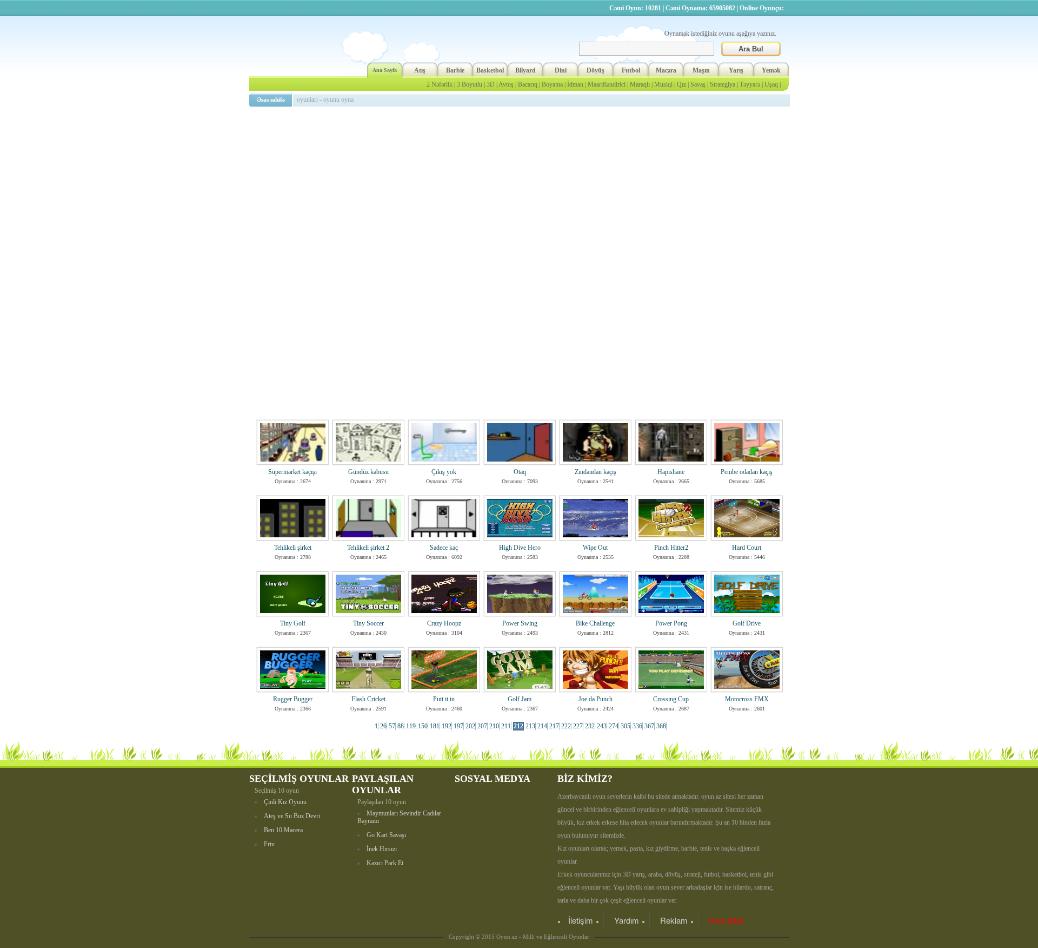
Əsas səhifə (271, 99)
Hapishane (670, 472)
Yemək (771, 70)
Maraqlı (640, 84)
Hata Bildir (727, 920)
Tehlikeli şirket (292, 547)
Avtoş (506, 84)
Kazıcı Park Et (385, 863)
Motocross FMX (747, 699)
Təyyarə (750, 84)
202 (470, 726)
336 (637, 726)
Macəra (666, 70)
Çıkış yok (443, 472)
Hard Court (746, 547)
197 (458, 726)
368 (661, 726)
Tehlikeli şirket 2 (368, 547)
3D (491, 84)
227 (578, 726)
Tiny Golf (292, 623)
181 (435, 726)
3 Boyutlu (469, 84)
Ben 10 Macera (283, 830)
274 (613, 726)
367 (649, 726)
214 (542, 726)
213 (530, 726)
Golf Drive (747, 623)
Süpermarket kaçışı (292, 472)
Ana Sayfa (384, 70)
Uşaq (771, 84)
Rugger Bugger (292, 699)
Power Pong (671, 623)
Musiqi (663, 84)
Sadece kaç (444, 547)
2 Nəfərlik (440, 84)
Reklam (674, 920)
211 (506, 726)
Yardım (626, 920)
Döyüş (595, 70)
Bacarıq (527, 84)
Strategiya (722, 84)
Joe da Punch (595, 699)
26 (383, 726)
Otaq (520, 472)
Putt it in (444, 699)
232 (590, 726)
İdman (575, 84)
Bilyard (525, 70)
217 (554, 726)
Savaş (698, 84)
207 (482, 726)
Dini (561, 70)
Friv (269, 844)
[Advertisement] (521, 186)
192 (446, 726)
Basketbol (490, 70)
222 (566, 726)
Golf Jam (519, 699)
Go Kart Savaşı (386, 835)
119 (411, 726)
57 (392, 726)
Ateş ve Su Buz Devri (292, 816)
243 (602, 726)
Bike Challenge (595, 623)
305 (625, 726)
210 (494, 726)
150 (423, 726)
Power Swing (519, 623)
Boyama (552, 84)
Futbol (631, 70)
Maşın (701, 70)
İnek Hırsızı (382, 849)
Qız (681, 84)
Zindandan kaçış (595, 472)
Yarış (736, 70)
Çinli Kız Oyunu (285, 802)
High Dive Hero (520, 547)
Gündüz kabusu (368, 472)
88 (400, 726)
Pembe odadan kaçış (747, 472)
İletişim (580, 920)
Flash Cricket (368, 699)
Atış (419, 70)
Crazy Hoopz (444, 623)
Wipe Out (595, 547)
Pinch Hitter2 (671, 547)
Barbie (455, 70)
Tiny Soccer (368, 623)
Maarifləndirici (607, 84)
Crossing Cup (671, 699)
